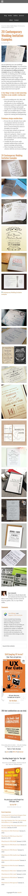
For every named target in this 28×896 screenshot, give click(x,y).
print (7, 752)
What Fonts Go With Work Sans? (10, 831)
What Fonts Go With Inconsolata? (10, 860)
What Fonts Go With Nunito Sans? (10, 844)
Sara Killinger (12, 613)
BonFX (14, 8)
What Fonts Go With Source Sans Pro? (11, 836)
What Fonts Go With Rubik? (9, 841)
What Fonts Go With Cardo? (9, 874)
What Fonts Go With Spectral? (9, 882)
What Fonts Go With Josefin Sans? (10, 855)
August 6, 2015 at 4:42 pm (15, 615)
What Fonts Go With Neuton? (9, 850)
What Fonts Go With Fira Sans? (9, 865)
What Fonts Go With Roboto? (9, 877)
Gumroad (21, 752)
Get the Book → (14, 700)
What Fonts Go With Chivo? (9, 870)
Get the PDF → (14, 805)
